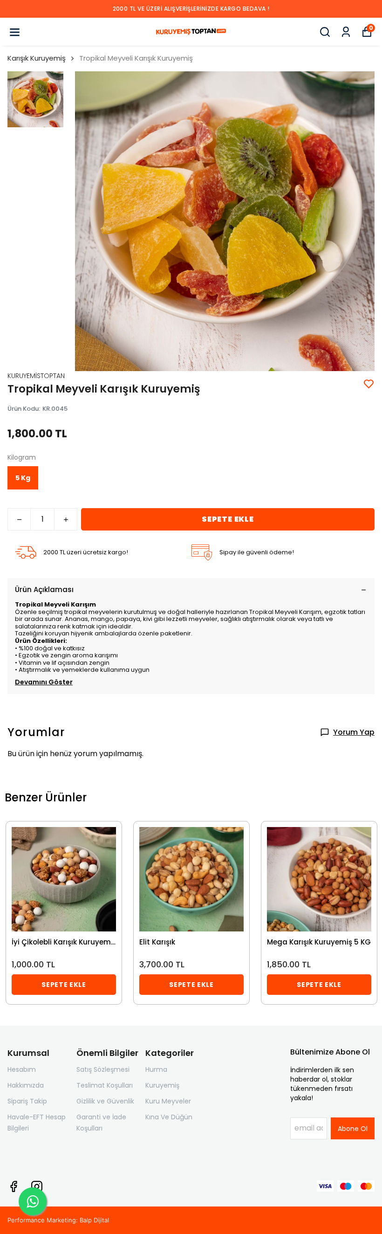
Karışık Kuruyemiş (36, 58)
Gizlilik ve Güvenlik (105, 1101)
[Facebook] (13, 1186)
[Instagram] (37, 1186)
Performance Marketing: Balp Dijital (58, 1220)
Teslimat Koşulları (104, 1085)
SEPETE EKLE (228, 519)
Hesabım (21, 1069)
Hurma (156, 1069)
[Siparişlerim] (346, 32)
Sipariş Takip (27, 1101)
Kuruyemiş (162, 1085)
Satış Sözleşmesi (103, 1069)
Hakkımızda (25, 1085)
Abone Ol (353, 1128)
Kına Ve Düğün (168, 1117)
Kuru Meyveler (168, 1101)
